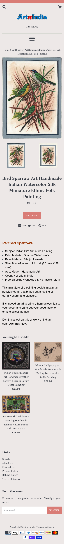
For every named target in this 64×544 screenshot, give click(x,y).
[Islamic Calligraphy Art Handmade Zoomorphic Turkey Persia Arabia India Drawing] (48, 352)
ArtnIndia (31, 527)
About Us (7, 463)
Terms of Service (11, 479)
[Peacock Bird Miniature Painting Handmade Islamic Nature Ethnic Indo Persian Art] (16, 404)
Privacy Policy (10, 471)
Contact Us (32, 26)
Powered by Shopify (45, 527)
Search (6, 459)
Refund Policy (10, 475)
